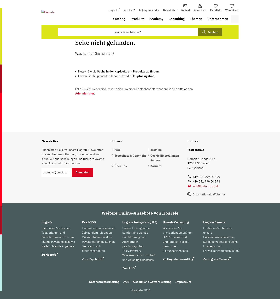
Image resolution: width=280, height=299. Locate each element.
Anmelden (82, 172)
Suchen (213, 32)
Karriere (155, 166)
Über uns (121, 166)
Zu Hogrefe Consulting (178, 259)
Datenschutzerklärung (104, 282)
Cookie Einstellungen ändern (164, 158)
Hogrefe (113, 10)
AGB (126, 282)
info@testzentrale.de (205, 186)
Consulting (177, 19)
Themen (196, 19)
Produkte (137, 19)
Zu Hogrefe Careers (216, 259)
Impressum (183, 282)
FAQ (117, 150)
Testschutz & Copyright (130, 155)
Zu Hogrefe (48, 254)
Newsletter (170, 10)
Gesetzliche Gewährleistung (152, 282)
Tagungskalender (149, 10)
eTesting (119, 19)
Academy (156, 19)
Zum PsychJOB (92, 259)
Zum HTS (128, 268)
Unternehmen (217, 19)
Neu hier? (129, 10)
